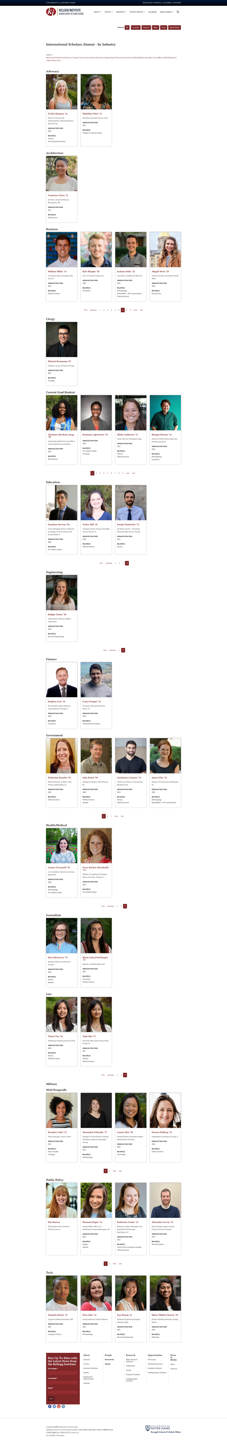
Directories (109, 1359)
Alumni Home (174, 27)
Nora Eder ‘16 (89, 1314)
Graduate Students (133, 1374)
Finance (117, 57)
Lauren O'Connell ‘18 (59, 867)
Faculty (128, 1370)
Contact (86, 1364)
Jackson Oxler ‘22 (126, 271)
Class (164, 27)
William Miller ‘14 (57, 271)
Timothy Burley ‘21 (58, 1314)
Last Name (53, 1378)
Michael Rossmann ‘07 (59, 361)
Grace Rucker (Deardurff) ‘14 (96, 868)
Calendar (152, 12)
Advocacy (49, 57)
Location (136, 27)
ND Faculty (152, 1359)
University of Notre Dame (68, 1427)
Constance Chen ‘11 (58, 195)
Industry (146, 27)
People (108, 12)
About (97, 12)
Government (126, 57)
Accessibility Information (55, 1435)
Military (160, 57)
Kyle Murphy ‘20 (91, 271)
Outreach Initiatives (90, 1368)
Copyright (49, 1427)
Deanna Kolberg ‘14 (162, 1132)
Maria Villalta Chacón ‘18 (165, 1314)
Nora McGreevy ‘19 (58, 957)
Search (178, 13)
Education (99, 57)
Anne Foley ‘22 (159, 777)
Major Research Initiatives (131, 1360)
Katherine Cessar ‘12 (127, 1222)
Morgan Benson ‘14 (162, 434)
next (135, 310)
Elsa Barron (54, 1222)
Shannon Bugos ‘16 (92, 1222)
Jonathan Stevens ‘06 (59, 524)
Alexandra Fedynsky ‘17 (95, 1132)
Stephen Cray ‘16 (56, 701)
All (127, 27)
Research (120, 12)
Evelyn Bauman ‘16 (58, 113)
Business (68, 57)
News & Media (166, 12)
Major (156, 27)
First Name (53, 1368)
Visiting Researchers (155, 1364)
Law (155, 57)
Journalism (148, 57)
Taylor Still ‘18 (90, 524)
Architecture (59, 57)
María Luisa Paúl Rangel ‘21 (95, 958)
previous (93, 310)
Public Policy (51, 60)
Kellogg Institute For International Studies (61, 1430)
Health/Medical (137, 57)
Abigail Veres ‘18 (160, 271)
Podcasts (173, 1369)
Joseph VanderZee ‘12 (128, 524)
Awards (86, 1372)
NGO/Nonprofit (170, 57)
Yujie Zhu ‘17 (89, 1036)
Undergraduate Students (131, 1380)
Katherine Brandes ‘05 (59, 777)
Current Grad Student (87, 57)
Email (50, 1388)
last (141, 310)
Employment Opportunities (88, 1378)
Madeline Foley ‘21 (92, 113)
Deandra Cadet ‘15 (57, 1132)
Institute (86, 1359)
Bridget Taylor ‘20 (57, 614)
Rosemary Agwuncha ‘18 (95, 434)
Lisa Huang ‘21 (124, 1314)
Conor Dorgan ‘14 (92, 701)
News (172, 1364)
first (85, 310)
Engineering (109, 57)
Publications (130, 1366)
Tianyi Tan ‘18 (55, 1036)
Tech (59, 60)
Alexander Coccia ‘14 (162, 1222)
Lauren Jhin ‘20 (125, 1132)
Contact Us (75, 1432)
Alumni (107, 1364)
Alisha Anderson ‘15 (127, 434)
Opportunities (136, 12)
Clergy (75, 57)
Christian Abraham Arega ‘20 (61, 435)
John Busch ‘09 (90, 777)
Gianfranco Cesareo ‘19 (129, 777)
